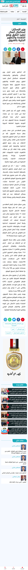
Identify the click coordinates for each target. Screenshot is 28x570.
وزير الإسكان (20, 329)
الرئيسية (22, 569)
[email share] (5, 49)
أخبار (18, 12)
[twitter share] (14, 49)
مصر (13, 329)
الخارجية (8, 333)
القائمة (13, 569)
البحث (5, 569)
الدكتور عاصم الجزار (19, 333)
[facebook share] (18, 49)
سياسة (12, 12)
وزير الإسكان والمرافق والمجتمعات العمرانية (13, 324)
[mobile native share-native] (22, 49)
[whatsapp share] (9, 49)
